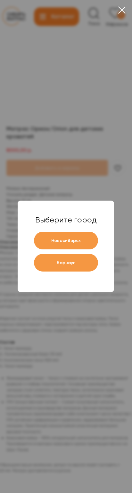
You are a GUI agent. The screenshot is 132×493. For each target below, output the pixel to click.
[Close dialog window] (122, 10)
